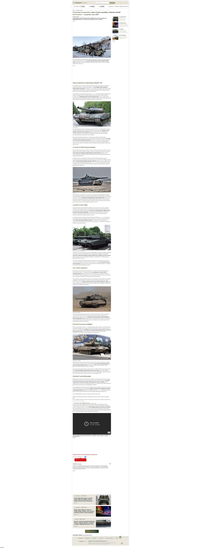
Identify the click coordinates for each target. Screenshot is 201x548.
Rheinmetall (94, 162)
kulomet (99, 390)
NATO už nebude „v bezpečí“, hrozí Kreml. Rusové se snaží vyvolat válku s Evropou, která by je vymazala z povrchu (123, 39)
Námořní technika (93, 6)
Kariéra (94, 538)
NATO (82, 272)
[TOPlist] (2, 547)
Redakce (87, 538)
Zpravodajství (125, 6)
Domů (74, 10)
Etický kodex (109, 538)
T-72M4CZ (93, 93)
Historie (77, 6)
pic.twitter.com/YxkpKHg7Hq (78, 400)
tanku (87, 327)
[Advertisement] (92, 28)
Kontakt (80, 538)
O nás (116, 538)
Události (112, 6)
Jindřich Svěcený (76, 16)
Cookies (101, 538)
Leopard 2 (102, 217)
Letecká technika (83, 6)
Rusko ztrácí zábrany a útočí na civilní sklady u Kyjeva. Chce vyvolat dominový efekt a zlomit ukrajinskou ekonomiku (123, 27)
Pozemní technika (102, 6)
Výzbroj (118, 6)
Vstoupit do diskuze (80, 459)
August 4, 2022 (93, 403)
